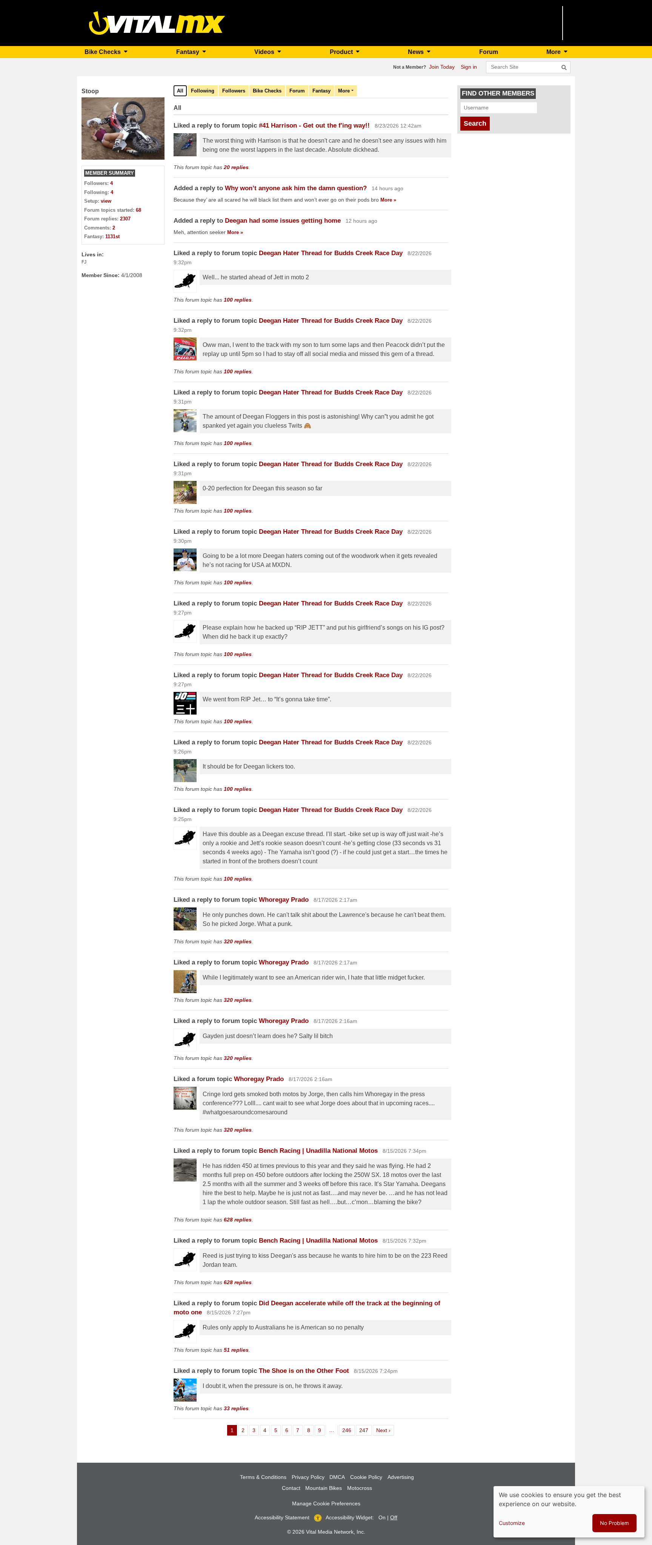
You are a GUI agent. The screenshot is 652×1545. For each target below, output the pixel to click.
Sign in (469, 67)
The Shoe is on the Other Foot (304, 1370)
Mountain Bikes (323, 1488)
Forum (488, 52)
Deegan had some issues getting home (284, 220)
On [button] (382, 1517)
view (106, 201)
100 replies (238, 300)
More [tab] (344, 91)
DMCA (337, 1477)
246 (348, 1430)
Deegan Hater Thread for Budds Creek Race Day (331, 253)
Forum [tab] (297, 91)
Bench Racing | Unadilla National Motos (318, 1150)
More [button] (554, 52)
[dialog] (569, 1511)
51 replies (236, 1350)
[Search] (564, 67)
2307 (125, 219)
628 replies (238, 1220)
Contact (291, 1488)
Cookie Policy (366, 1477)
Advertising (401, 1477)
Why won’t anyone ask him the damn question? (296, 188)
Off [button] (393, 1517)
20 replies (236, 167)
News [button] (416, 52)
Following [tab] (202, 91)
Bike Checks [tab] (267, 91)
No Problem (614, 1523)
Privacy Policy (308, 1477)
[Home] (157, 22)
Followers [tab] (233, 91)
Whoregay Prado (284, 899)
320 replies (238, 941)
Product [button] (342, 52)
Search (475, 123)
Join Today (442, 67)
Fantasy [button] (188, 52)
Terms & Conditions (263, 1477)
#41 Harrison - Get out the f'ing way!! (314, 125)
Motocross (359, 1488)
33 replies (236, 1408)
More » (388, 200)
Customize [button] (512, 1523)
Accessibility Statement (282, 1517)
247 (365, 1430)
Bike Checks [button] (103, 52)
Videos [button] (265, 52)
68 (138, 210)
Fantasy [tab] (321, 91)
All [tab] (180, 91)
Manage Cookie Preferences (326, 1503)
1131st (112, 236)
